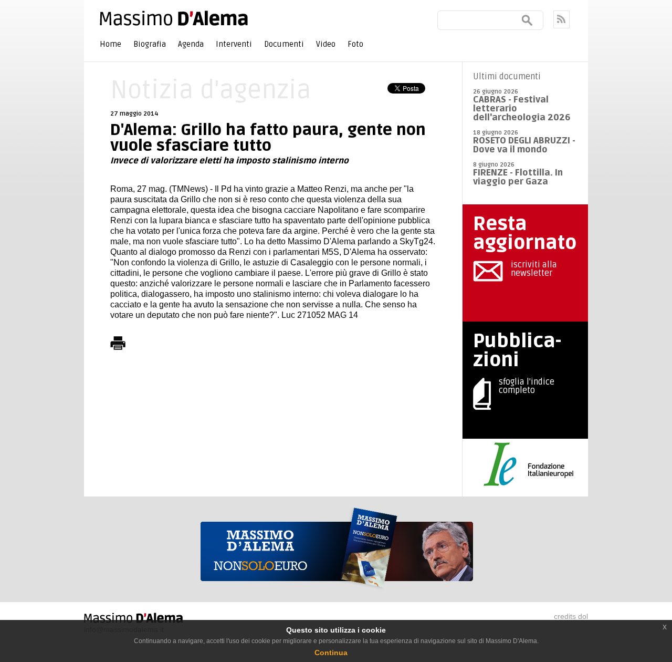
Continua (331, 652)
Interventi (234, 44)
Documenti (284, 44)
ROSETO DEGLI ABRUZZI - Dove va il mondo (524, 145)
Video (325, 44)
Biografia (149, 44)
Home (110, 44)
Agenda (191, 44)
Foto (355, 44)
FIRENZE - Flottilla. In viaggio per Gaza (518, 177)
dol (583, 616)
